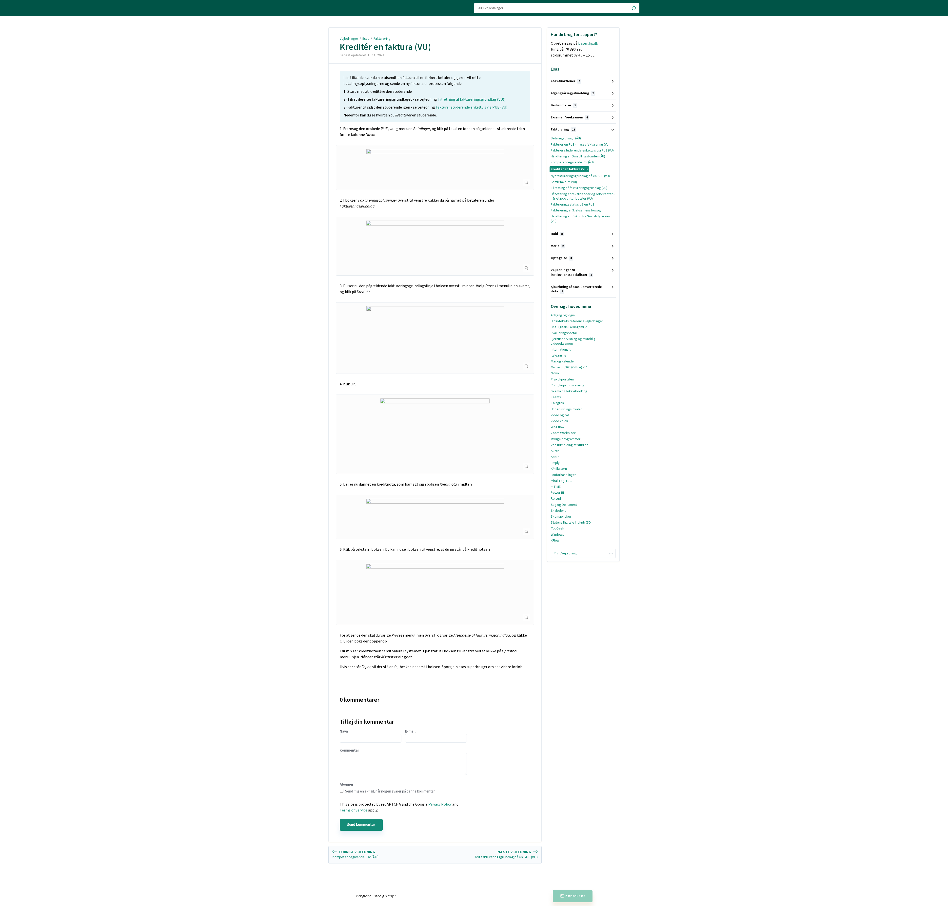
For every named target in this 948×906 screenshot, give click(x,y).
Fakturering (382, 38)
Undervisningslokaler (566, 409)
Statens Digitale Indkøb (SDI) (571, 522)
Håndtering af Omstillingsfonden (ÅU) (578, 156)
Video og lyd (560, 415)
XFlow (555, 540)
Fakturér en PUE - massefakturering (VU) (580, 144)
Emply (555, 462)
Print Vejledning (565, 553)
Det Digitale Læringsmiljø (569, 327)
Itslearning (558, 355)
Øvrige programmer (565, 439)
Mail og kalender (563, 361)
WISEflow (557, 427)
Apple (555, 456)
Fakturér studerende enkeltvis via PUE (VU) (471, 107)
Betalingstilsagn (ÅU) (566, 138)
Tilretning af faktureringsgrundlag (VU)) (471, 99)
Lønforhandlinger (563, 474)
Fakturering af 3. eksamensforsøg (576, 210)
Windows (557, 534)
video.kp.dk (559, 421)
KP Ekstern (559, 468)
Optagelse (561, 258)
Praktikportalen (562, 379)
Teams (556, 397)
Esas (365, 38)
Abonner (347, 784)
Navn (344, 731)
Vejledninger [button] (319, 3)
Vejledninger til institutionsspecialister (571, 272)
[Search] (634, 8)
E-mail (410, 731)
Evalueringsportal (564, 333)
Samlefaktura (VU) (564, 182)
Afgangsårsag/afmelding (572, 93)
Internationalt (561, 349)
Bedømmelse (563, 105)
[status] (435, 96)
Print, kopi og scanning (567, 385)
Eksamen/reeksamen (569, 117)
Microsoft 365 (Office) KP (569, 367)
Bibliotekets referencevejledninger (577, 321)
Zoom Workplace (563, 433)
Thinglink (557, 403)
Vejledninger (349, 38)
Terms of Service (353, 810)
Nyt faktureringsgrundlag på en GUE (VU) (580, 176)
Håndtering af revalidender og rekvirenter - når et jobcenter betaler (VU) (582, 196)
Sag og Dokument (564, 504)
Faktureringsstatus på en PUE (572, 204)
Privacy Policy (440, 804)
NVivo (555, 373)
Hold (557, 233)
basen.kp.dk (588, 43)
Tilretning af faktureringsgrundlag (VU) (579, 188)
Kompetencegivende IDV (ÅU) (572, 162)
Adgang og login (563, 315)
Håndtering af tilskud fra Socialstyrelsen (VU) (580, 218)
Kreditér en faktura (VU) (385, 47)
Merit (557, 246)
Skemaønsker (561, 516)
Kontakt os (575, 896)
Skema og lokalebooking (569, 391)
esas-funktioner (565, 81)
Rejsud (556, 498)
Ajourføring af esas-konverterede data (576, 289)
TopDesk (557, 528)
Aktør (555, 451)
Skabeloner (559, 510)
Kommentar (349, 750)
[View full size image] (435, 167)
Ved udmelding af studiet (569, 445)
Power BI (557, 492)
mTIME (556, 486)
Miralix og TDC (561, 480)
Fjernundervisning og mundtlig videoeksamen (573, 341)
